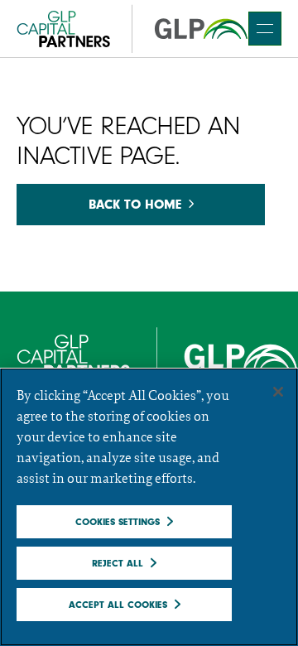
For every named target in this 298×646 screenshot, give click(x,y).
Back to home (135, 204)
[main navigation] (264, 29)
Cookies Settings (117, 522)
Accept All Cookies (118, 604)
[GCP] (132, 28)
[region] (149, 507)
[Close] (278, 392)
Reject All (117, 563)
